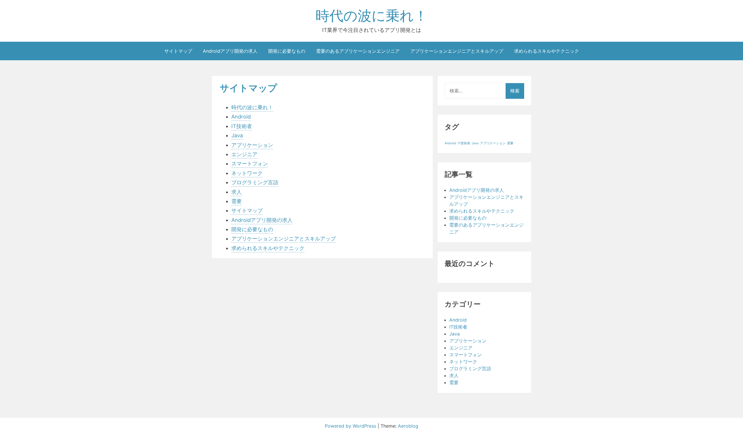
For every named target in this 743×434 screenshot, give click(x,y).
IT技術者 (241, 126)
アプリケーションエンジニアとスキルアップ (456, 51)
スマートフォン (249, 164)
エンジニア (244, 154)
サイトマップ (178, 51)
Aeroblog (408, 426)
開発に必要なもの (286, 51)
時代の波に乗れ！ (371, 15)
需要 (236, 201)
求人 (236, 192)
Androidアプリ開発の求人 (230, 51)
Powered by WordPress (351, 426)
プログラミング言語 (254, 182)
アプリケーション (252, 145)
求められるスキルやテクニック (546, 51)
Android (241, 117)
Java (237, 135)
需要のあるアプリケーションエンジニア (358, 51)
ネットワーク (247, 173)
